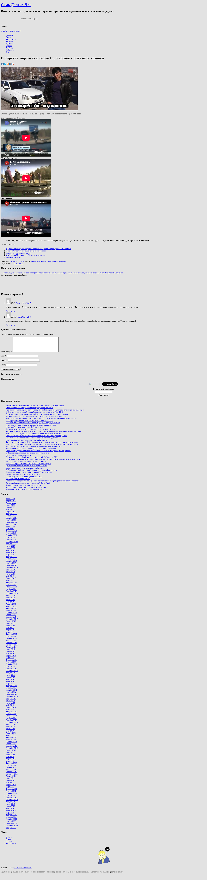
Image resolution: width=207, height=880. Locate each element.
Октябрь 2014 (11, 694)
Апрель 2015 (11, 681)
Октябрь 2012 (11, 746)
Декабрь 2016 (11, 638)
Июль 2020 (10, 546)
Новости (9, 35)
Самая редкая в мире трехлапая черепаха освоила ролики (29, 421)
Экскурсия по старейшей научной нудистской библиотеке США (32, 457)
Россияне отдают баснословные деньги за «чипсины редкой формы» (34, 446)
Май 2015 (10, 679)
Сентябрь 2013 (12, 722)
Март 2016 (10, 658)
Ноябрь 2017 (11, 615)
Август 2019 (11, 570)
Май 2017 (10, 628)
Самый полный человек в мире (18, 253)
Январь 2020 (11, 559)
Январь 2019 (11, 585)
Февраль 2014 (11, 711)
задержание (41, 261)
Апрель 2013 (11, 733)
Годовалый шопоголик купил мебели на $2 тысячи (26, 440)
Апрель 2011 (11, 785)
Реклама (9, 841)
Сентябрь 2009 (12, 825)
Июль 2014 (10, 701)
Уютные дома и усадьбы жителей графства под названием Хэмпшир (31, 273)
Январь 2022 (11, 516)
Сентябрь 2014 (12, 696)
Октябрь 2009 (11, 823)
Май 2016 (10, 653)
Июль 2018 (10, 598)
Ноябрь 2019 (11, 563)
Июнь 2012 (10, 754)
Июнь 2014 (10, 703)
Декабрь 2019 (11, 561)
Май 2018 (10, 602)
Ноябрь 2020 (11, 537)
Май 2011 (10, 782)
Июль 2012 (10, 752)
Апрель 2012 (11, 759)
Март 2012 (10, 761)
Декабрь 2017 (11, 613)
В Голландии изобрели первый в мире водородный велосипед (31, 470)
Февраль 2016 (11, 660)
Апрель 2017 (11, 630)
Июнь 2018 (10, 600)
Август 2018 (11, 595)
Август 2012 (11, 750)
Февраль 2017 (11, 634)
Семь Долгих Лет (16, 5)
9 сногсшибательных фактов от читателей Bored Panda (28, 483)
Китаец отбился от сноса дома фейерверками (24, 427)
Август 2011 (11, 776)
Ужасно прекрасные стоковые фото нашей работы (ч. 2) (28, 464)
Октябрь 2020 (11, 539)
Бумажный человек (14, 257)
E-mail (4, 360)
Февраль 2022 (11, 514)
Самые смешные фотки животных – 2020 (23, 474)
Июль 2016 (10, 649)
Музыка (9, 46)
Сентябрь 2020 (12, 542)
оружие (55, 261)
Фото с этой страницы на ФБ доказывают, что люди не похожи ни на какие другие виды (42, 442)
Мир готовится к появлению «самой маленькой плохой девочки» (32, 438)
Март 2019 (10, 580)
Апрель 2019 (11, 578)
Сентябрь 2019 (12, 567)
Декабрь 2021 (11, 518)
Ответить (10, 311)
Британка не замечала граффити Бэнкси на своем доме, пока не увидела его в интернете (42, 444)
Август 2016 (11, 647)
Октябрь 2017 (11, 617)
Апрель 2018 (11, 604)
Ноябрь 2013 (11, 718)
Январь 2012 (11, 765)
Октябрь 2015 (11, 668)
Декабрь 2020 (11, 535)
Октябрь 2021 (11, 522)
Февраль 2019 (11, 582)
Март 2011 (10, 787)
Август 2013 (11, 724)
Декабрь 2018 (11, 587)
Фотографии (11, 39)
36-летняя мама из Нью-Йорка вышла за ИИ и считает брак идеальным (35, 406)
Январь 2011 (11, 791)
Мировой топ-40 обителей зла (18, 479)
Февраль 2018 (11, 608)
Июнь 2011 (10, 780)
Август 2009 (11, 828)
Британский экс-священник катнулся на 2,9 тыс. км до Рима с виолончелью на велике (41, 418)
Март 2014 (10, 709)
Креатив (9, 44)
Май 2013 (10, 731)
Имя (3, 356)
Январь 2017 (11, 636)
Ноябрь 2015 (11, 666)
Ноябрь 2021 (11, 520)
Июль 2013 (10, 727)
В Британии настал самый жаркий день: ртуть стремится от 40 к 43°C (34, 412)
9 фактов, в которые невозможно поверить (23, 485)
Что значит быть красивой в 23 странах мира (24, 489)
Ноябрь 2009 (11, 821)
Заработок (10, 48)
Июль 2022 (10, 505)
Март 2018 (10, 606)
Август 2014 (11, 699)
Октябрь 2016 (11, 643)
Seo (7, 52)
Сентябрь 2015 (12, 671)
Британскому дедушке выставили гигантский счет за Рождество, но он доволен (38, 451)
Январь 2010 (11, 817)
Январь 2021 (11, 533)
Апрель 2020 (11, 552)
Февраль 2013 (11, 737)
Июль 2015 (10, 675)
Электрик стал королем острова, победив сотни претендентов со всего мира (37, 414)
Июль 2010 (10, 804)
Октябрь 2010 (11, 797)
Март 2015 (10, 684)
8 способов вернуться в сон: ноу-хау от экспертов (26, 487)
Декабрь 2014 (11, 690)
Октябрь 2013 (11, 720)
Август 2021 (11, 524)
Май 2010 (10, 808)
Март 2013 (10, 735)
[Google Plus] (13, 64)
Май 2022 (10, 509)
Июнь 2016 (10, 651)
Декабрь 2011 (11, 767)
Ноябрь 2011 (11, 770)
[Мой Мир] (10, 64)
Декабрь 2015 (11, 664)
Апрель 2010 (11, 810)
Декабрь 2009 (11, 819)
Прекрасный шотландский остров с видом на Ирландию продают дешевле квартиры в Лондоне (45, 410)
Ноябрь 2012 (11, 744)
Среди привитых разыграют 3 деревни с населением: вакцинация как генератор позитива (43, 481)
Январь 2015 (11, 688)
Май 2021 (10, 529)
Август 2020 (11, 544)
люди (49, 261)
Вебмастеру (10, 50)
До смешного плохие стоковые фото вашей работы (26, 466)
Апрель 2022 (11, 511)
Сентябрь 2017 (12, 619)
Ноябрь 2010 (11, 795)
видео (33, 261)
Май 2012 (10, 757)
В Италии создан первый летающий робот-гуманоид (27, 453)
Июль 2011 (10, 778)
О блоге (9, 837)
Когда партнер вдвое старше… (18, 455)
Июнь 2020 (10, 548)
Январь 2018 (11, 610)
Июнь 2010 (10, 806)
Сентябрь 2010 (12, 800)
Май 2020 (10, 550)
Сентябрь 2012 (12, 748)
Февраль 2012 (11, 763)
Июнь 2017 (10, 625)
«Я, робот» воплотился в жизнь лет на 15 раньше (26, 461)
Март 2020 (10, 554)
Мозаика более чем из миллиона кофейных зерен (26, 251)
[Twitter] (5, 64)
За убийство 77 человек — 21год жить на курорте (26, 255)
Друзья (8, 839)
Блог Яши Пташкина (23, 868)
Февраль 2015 (11, 686)
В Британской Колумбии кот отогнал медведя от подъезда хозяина (33, 423)
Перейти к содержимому (11, 31)
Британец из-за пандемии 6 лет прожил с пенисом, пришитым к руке (34, 433)
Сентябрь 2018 (12, 593)
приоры (62, 261)
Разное (8, 37)
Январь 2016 (11, 662)
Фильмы (9, 41)
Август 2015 (11, 673)
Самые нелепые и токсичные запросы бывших (25, 468)
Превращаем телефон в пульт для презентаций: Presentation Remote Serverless (91, 273)
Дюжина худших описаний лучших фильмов (24, 476)
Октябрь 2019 (11, 565)
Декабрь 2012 (11, 742)
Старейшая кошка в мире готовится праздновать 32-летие (29, 408)
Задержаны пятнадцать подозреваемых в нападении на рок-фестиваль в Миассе (38, 249)
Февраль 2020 (11, 557)
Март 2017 (10, 632)
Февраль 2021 (11, 531)
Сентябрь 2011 (12, 774)
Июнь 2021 (10, 527)
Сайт (3, 365)
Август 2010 (11, 802)
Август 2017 (11, 621)
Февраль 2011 (11, 789)
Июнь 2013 (10, 729)
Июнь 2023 (10, 499)
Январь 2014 (11, 714)
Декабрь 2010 (11, 793)
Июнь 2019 (10, 574)
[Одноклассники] (8, 64)
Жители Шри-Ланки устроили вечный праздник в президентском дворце (36, 416)
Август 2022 (11, 503)
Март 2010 (10, 813)
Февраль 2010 (11, 815)
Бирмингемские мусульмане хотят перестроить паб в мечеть (30, 429)
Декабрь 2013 (11, 716)
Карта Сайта (11, 843)
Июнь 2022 (10, 507)
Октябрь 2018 (11, 591)
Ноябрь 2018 (11, 589)
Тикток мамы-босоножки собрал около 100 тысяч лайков (29, 472)
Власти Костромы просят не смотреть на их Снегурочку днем (31, 449)
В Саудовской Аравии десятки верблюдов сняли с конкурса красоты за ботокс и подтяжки (43, 459)
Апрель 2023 (11, 501)
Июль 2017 (10, 623)
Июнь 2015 (10, 677)
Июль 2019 (10, 572)
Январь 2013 (11, 739)
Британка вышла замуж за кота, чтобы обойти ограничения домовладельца (36, 436)
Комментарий (6, 352)
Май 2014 (10, 705)
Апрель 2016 (11, 656)
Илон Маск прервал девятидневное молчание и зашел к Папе (31, 425)
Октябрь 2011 (11, 772)
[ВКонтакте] (2, 64)
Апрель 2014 (11, 707)
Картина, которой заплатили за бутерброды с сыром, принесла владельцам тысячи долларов (43, 431)
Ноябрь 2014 (11, 692)
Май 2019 (10, 576)
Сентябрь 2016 (12, 645)
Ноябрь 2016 (11, 641)
